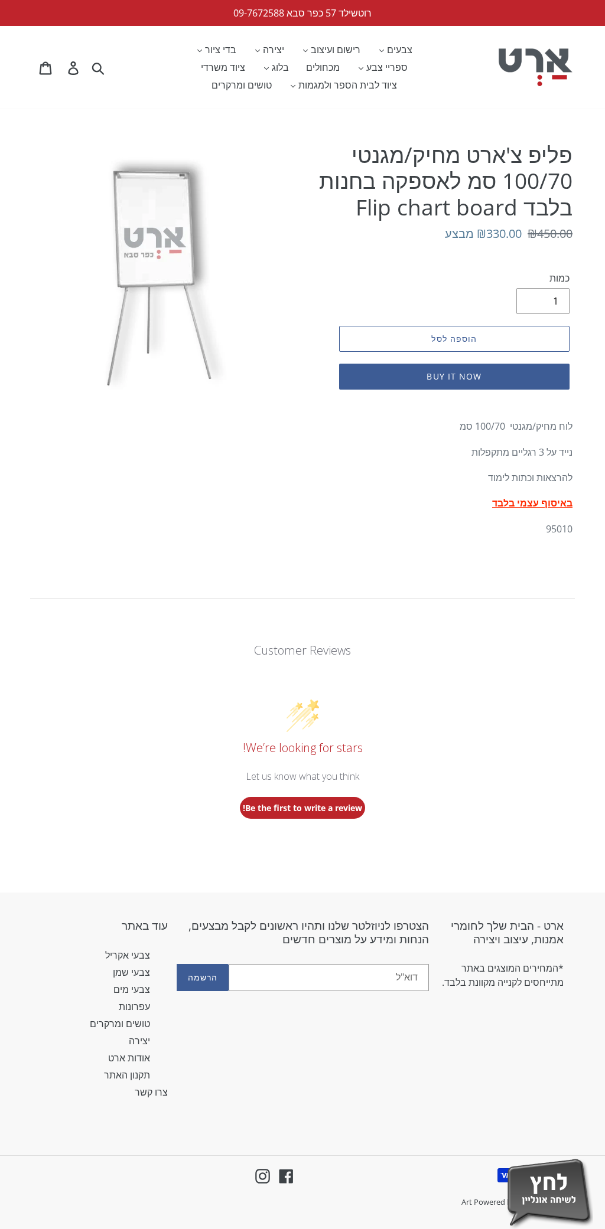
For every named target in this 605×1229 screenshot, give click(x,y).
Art (467, 1202)
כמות (559, 278)
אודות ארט (129, 1057)
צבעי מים (131, 989)
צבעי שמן (131, 972)
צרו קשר (151, 1092)
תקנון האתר (127, 1074)
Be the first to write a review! (302, 807)
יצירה (139, 1040)
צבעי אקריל (127, 955)
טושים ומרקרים (120, 1023)
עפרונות (134, 1006)
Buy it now (454, 376)
